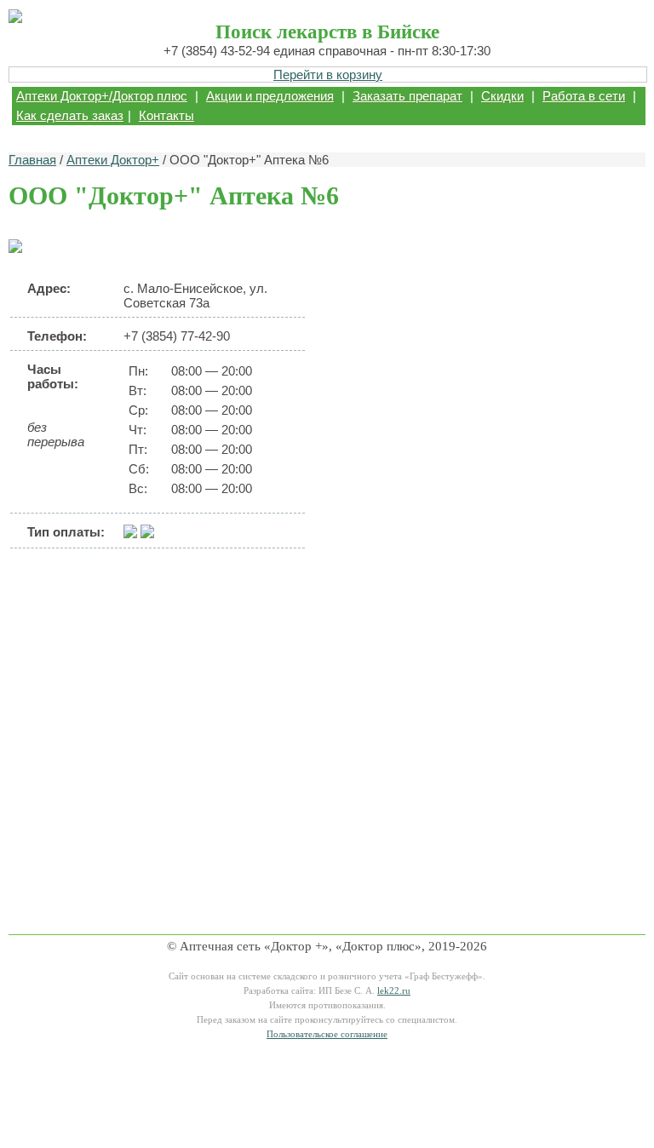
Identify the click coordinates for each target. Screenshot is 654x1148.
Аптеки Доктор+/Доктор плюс (101, 96)
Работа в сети (583, 96)
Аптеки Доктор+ (112, 159)
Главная (32, 159)
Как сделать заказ (69, 115)
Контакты (166, 115)
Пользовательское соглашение (327, 1034)
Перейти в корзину (327, 74)
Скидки (502, 96)
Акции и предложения (270, 96)
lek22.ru (393, 991)
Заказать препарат (407, 96)
